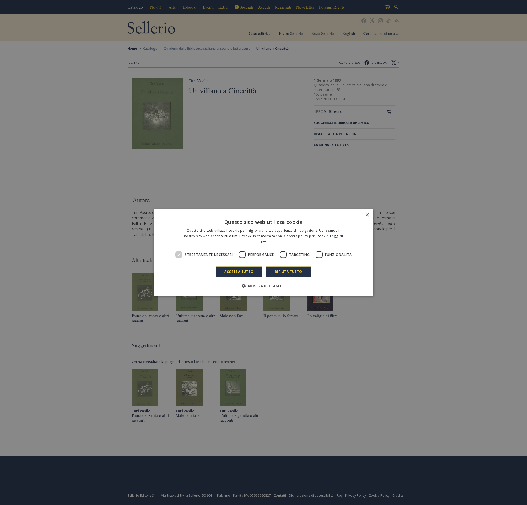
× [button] (367, 215)
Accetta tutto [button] (238, 271)
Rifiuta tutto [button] (288, 271)
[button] (263, 286)
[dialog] (263, 252)
